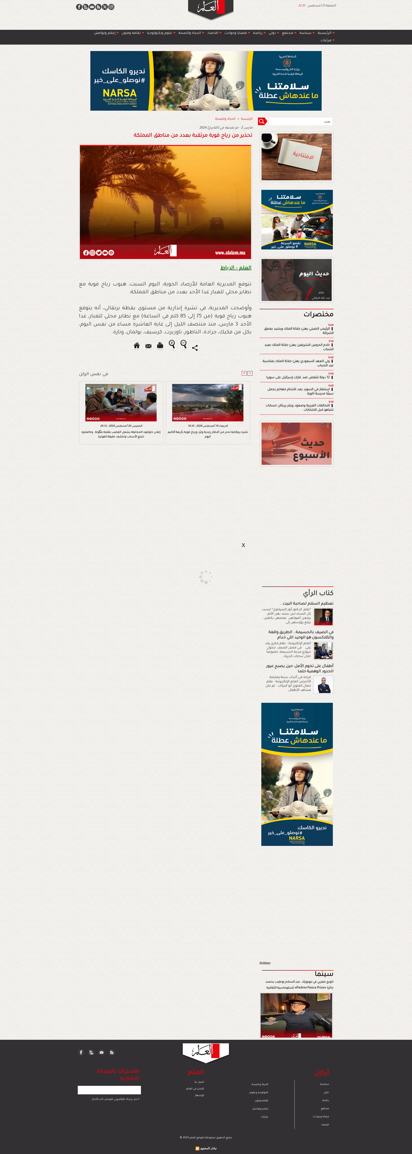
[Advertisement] (200, 576)
